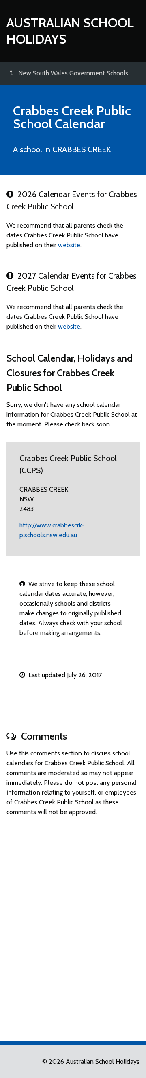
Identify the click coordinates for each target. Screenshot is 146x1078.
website (69, 245)
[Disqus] (73, 925)
